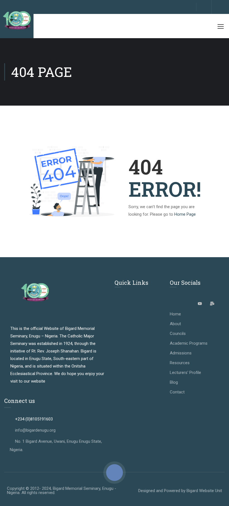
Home (175, 314)
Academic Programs (188, 343)
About (175, 323)
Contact (177, 392)
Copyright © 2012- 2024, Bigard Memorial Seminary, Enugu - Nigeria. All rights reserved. (61, 490)
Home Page (185, 214)
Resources (180, 362)
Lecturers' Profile (185, 372)
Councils (178, 333)
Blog (174, 382)
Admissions (181, 353)
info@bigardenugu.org (35, 430)
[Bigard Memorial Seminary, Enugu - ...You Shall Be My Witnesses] (17, 20)
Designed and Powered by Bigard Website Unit (180, 490)
